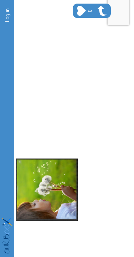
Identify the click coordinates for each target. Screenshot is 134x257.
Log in (7, 15)
